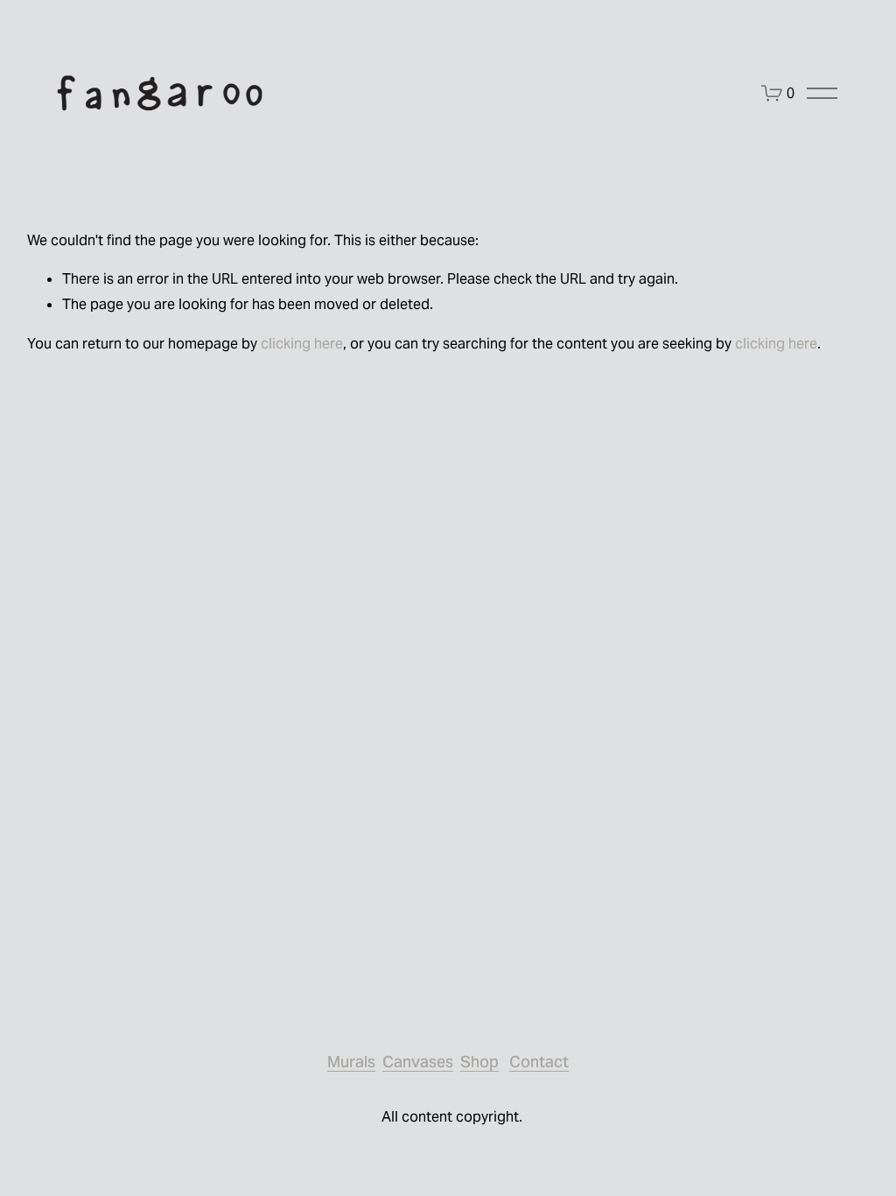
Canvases (417, 1062)
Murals (351, 1062)
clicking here (302, 343)
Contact (539, 1062)
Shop (479, 1062)
